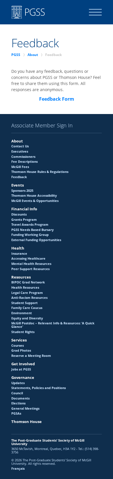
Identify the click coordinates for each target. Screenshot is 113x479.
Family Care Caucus (26, 308)
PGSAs (16, 413)
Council (17, 393)
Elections (18, 403)
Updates (18, 383)
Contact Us (20, 146)
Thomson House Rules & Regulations (39, 171)
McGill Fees (20, 167)
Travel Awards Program (29, 224)
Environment (21, 313)
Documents (20, 398)
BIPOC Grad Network (28, 282)
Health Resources (25, 287)
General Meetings (25, 408)
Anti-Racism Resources (29, 297)
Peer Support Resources (30, 269)
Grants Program (24, 219)
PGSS (15, 55)
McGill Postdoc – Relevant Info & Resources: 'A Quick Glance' (52, 324)
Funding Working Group (30, 234)
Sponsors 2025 (22, 190)
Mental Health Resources (31, 263)
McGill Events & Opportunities (35, 201)
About (33, 55)
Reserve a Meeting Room (31, 355)
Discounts (19, 214)
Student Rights (22, 332)
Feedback (19, 177)
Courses (17, 345)
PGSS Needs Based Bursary (32, 230)
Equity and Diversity (27, 318)
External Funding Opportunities (36, 240)
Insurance (19, 253)
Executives (19, 151)
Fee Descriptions (24, 161)
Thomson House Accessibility (34, 195)
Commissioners (23, 156)
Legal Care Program (27, 292)
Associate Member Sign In (42, 126)
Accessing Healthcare (28, 258)
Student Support (24, 303)
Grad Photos (21, 350)
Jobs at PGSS (21, 369)
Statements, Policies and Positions (38, 388)
